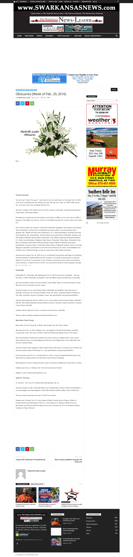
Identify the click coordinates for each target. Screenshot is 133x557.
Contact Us (67, 1)
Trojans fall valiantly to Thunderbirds (30, 460)
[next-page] (81, 484)
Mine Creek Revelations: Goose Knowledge (70, 529)
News (27, 90)
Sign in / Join (53, 1)
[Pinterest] (27, 103)
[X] (22, 103)
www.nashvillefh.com (24, 265)
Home (19, 36)
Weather (77, 36)
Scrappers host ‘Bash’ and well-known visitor (26, 505)
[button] (116, 36)
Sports (39, 36)
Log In (95, 1)
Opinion (88, 530)
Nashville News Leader (23, 97)
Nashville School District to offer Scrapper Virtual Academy (71, 505)
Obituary (88, 527)
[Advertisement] (66, 53)
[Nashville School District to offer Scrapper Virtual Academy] (71, 495)
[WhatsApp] (32, 103)
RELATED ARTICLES (22, 484)
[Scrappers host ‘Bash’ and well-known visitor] (26, 495)
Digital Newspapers (92, 36)
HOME (60, 1)
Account (76, 1)
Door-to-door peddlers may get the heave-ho (68, 461)
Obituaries (29, 36)
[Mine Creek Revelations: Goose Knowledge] (56, 532)
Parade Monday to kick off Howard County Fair (47, 505)
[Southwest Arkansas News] (67, 18)
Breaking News (24, 88)
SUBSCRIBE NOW (86, 1)
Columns (49, 36)
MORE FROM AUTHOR (37, 484)
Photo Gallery (63, 36)
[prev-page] (79, 484)
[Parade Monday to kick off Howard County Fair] (49, 495)
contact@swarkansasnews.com (32, 539)
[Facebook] (118, 1)
